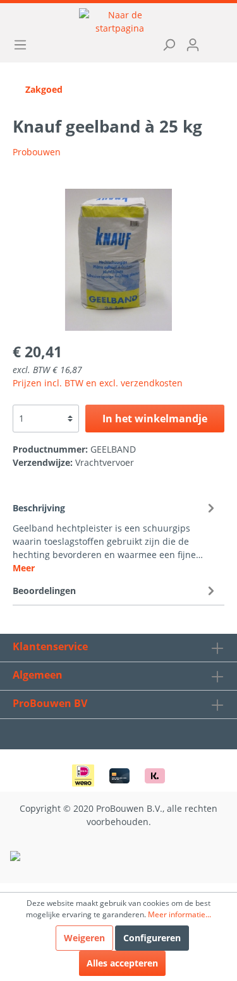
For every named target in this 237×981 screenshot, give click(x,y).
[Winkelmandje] (212, 40)
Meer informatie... (179, 914)
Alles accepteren (122, 963)
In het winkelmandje (154, 418)
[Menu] (24, 44)
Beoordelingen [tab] (44, 591)
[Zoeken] (165, 44)
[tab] (115, 536)
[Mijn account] (188, 44)
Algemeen (38, 675)
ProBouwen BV (50, 703)
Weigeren (84, 938)
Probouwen (37, 152)
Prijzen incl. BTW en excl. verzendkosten (98, 383)
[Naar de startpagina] (120, 21)
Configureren (152, 938)
